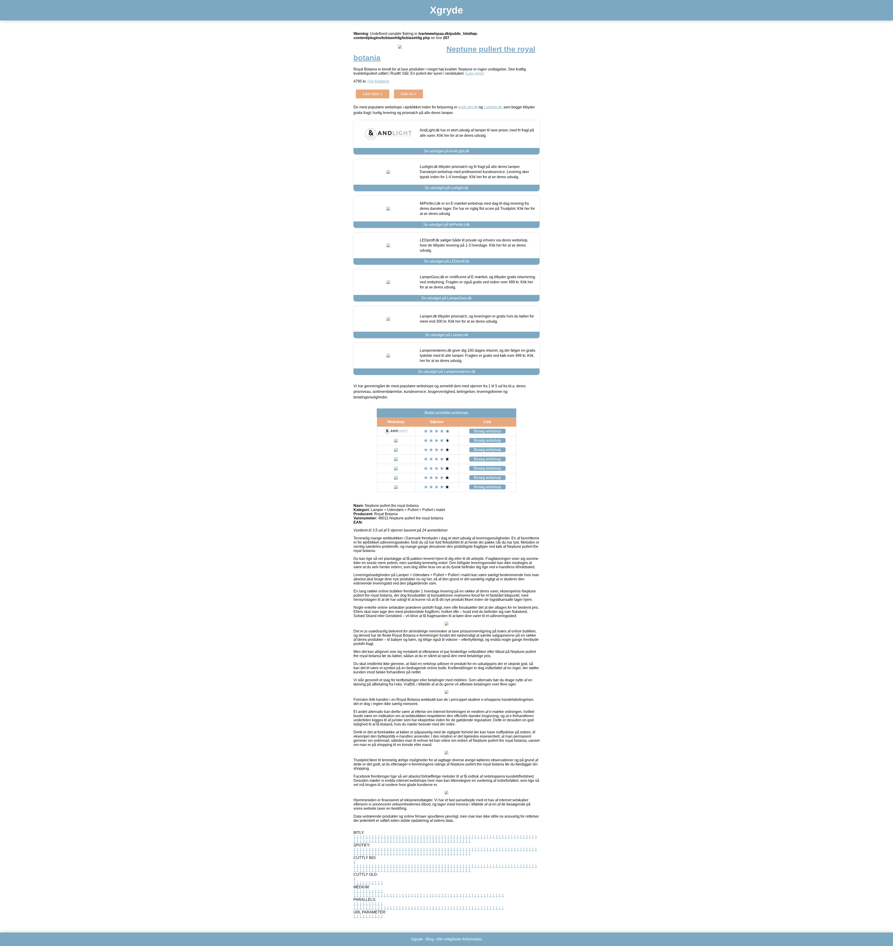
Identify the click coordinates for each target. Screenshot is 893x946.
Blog (430, 939)
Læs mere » (372, 94)
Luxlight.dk (493, 107)
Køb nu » (408, 94)
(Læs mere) (474, 73)
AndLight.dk (468, 107)
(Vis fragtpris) (378, 81)
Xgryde (446, 10)
